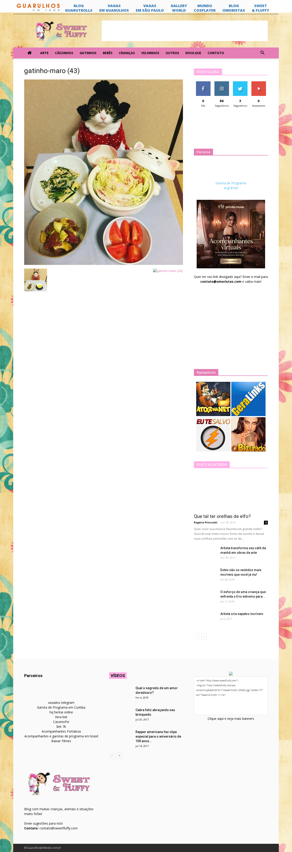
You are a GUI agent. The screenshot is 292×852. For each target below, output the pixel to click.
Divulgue (193, 53)
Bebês (107, 53)
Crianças (127, 53)
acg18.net (231, 188)
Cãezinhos (64, 53)
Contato (216, 53)
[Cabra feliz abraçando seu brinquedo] (120, 716)
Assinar (258, 83)
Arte (44, 53)
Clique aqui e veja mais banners (231, 718)
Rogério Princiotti (205, 522)
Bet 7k (61, 726)
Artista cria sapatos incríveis (241, 614)
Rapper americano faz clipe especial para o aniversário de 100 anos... (158, 736)
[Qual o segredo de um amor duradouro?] (120, 694)
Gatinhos (88, 53)
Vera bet (61, 717)
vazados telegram (61, 702)
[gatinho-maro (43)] (103, 264)
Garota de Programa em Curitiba (61, 707)
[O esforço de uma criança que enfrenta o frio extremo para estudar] (205, 598)
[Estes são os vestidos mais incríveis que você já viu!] (205, 576)
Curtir (203, 83)
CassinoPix (61, 722)
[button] (262, 52)
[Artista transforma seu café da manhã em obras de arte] (205, 554)
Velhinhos (150, 53)
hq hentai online (61, 712)
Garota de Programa (231, 183)
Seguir (222, 83)
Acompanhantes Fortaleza (61, 731)
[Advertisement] (185, 31)
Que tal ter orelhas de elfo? (222, 516)
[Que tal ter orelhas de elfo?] (231, 492)
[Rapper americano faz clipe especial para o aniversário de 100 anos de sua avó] (120, 738)
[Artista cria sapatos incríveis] (205, 620)
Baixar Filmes (61, 741)
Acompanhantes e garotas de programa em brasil (61, 736)
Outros (172, 53)
